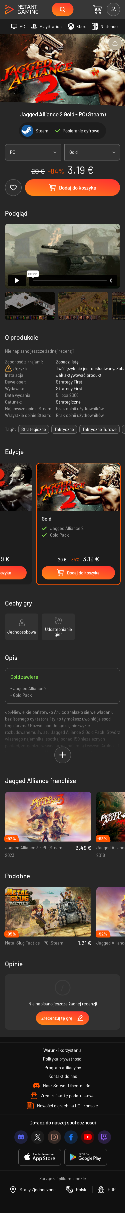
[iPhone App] (39, 1157)
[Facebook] (71, 1137)
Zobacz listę (67, 361)
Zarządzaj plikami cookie (62, 1178)
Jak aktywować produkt (79, 375)
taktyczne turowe (99, 429)
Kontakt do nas (62, 1076)
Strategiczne (68, 402)
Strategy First (69, 381)
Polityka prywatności (62, 1059)
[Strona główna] (21, 10)
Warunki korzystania (62, 1050)
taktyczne (64, 429)
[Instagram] (54, 1137)
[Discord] (21, 1137)
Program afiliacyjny (62, 1067)
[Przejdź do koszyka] (97, 9)
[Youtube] (87, 1137)
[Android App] (85, 1157)
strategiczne (33, 429)
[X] (37, 1137)
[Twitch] (104, 1137)
